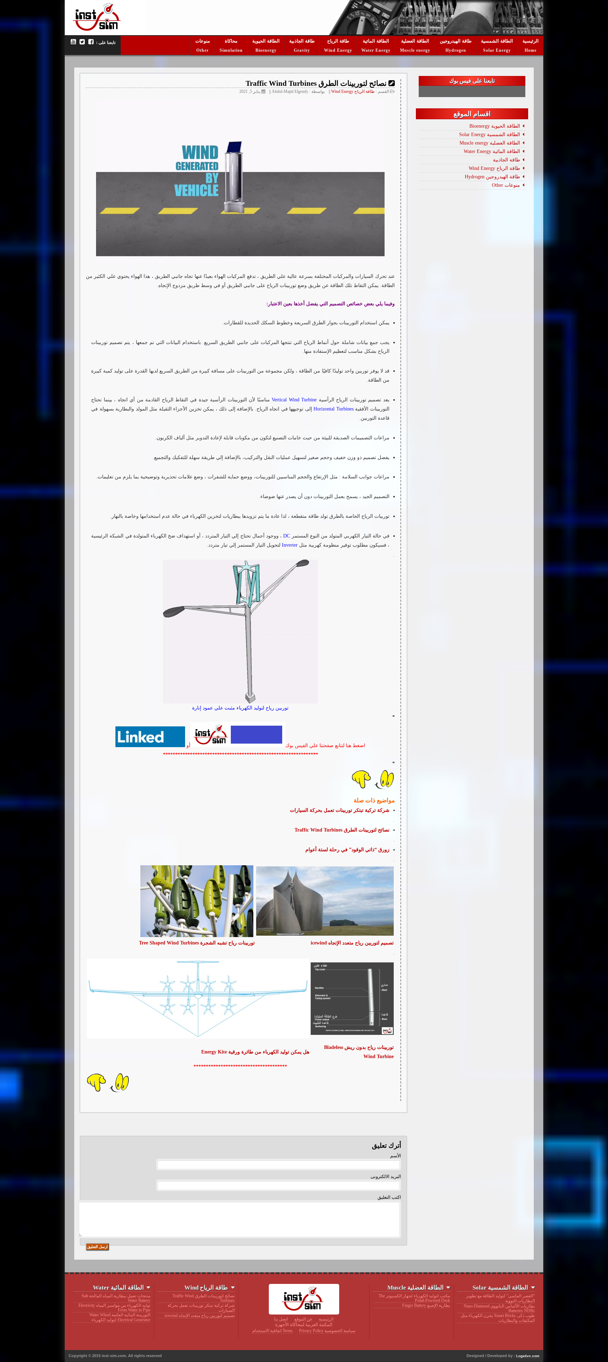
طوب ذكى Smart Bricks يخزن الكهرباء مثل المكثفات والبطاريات (497, 1318)
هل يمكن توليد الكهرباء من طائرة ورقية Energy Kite (255, 1052)
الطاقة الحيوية (266, 41)
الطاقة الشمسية (497, 41)
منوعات (202, 41)
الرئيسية (530, 41)
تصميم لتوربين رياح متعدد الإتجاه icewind (199, 1315)
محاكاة (231, 41)
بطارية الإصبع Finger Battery (426, 1305)
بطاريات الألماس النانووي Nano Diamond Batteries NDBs (499, 1308)
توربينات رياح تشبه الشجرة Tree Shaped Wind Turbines (197, 943)
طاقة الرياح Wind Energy (353, 91)
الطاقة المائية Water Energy (492, 151)
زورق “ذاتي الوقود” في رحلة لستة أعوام (347, 849)
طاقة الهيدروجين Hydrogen (492, 176)
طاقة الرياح (338, 41)
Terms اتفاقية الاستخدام (272, 1331)
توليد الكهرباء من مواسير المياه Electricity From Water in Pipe (114, 1307)
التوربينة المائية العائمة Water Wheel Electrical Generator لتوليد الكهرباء (119, 1317)
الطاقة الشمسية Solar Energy (489, 134)
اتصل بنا (281, 1319)
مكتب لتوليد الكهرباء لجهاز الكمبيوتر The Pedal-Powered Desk (414, 1298)
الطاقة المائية (376, 41)
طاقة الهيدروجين (455, 41)
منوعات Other (506, 185)
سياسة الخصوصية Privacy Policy (327, 1331)
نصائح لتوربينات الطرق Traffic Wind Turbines (342, 830)
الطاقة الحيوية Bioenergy (494, 126)
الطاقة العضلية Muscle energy (490, 143)
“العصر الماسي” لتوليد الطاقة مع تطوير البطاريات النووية (500, 1298)
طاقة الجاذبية (302, 41)
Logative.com (527, 1356)
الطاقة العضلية (415, 41)
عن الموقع (303, 1319)
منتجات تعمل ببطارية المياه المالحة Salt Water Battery (116, 1298)
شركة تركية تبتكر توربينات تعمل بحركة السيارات (200, 1307)
